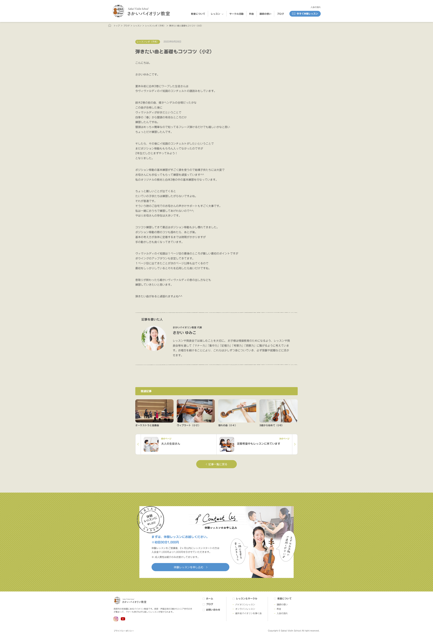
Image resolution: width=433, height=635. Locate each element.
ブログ (280, 14)
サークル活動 (236, 14)
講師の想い (265, 14)
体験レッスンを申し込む (188, 567)
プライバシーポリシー (124, 631)
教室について (198, 14)
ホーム (209, 598)
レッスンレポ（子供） (148, 42)
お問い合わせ (213, 610)
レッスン (215, 14)
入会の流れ (316, 7)
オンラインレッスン (245, 609)
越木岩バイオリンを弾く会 (248, 613)
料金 (251, 14)
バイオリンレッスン (245, 605)
